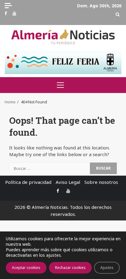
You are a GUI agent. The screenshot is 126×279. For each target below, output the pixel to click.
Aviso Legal (68, 182)
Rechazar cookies (70, 267)
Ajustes (106, 267)
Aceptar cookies (26, 267)
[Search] (117, 14)
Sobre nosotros (101, 182)
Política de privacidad (28, 182)
